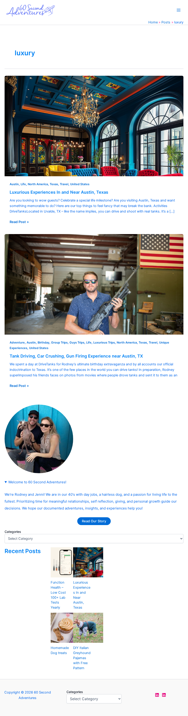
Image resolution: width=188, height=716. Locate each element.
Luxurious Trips (104, 342)
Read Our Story (94, 521)
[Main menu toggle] (178, 10)
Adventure (17, 342)
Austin (14, 184)
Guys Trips (76, 342)
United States (79, 184)
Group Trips (59, 342)
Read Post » (19, 221)
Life (23, 184)
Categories (13, 532)
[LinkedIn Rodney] (164, 695)
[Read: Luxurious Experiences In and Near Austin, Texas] (94, 126)
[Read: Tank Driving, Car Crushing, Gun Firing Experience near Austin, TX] (94, 284)
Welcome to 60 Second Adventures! (37, 482)
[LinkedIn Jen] (157, 695)
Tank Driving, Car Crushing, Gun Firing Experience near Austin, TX (76, 355)
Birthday (43, 342)
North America (38, 184)
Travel (64, 184)
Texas (54, 184)
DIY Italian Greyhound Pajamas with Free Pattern (82, 658)
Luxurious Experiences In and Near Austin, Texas (59, 192)
